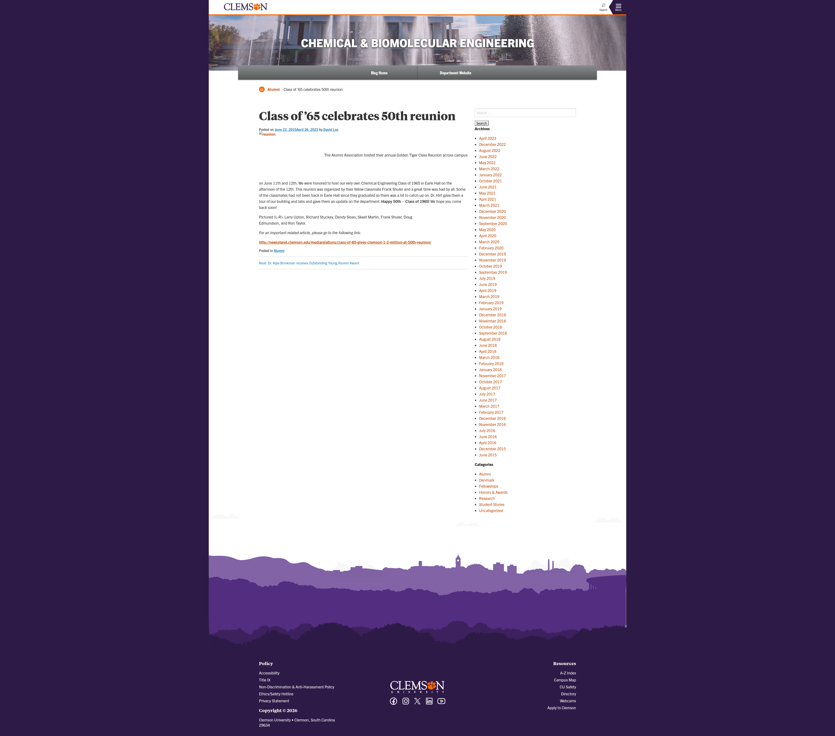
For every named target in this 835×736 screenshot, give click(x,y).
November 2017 (492, 375)
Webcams (568, 700)
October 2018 (490, 326)
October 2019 (490, 266)
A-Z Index (568, 672)
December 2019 (492, 253)
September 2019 (493, 272)
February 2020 (491, 247)
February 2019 (491, 302)
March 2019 (489, 296)
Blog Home (379, 72)
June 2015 (488, 454)
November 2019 (492, 259)
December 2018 (492, 314)
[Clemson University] (245, 11)
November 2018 (492, 320)
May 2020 (487, 229)
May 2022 (487, 162)
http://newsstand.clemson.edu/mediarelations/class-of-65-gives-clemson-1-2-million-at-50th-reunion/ (345, 242)
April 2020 (487, 235)
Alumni (273, 89)
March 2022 (489, 168)
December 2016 (492, 418)
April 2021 (487, 199)
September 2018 (493, 332)
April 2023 (487, 138)
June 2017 (488, 399)
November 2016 (492, 424)
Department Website (455, 72)
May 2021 (487, 192)
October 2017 (490, 381)
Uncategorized (491, 510)
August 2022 (489, 150)
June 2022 (488, 156)
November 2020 (492, 217)
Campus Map (565, 679)
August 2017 (489, 387)
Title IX (264, 679)
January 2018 (490, 369)
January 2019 (490, 308)
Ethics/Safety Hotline (276, 693)
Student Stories (491, 504)
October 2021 (490, 180)
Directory (568, 693)
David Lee (330, 129)
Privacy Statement (274, 700)
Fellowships (488, 486)
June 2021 (488, 186)
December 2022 (492, 144)
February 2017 (491, 412)
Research (487, 498)
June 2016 (488, 436)
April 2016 (487, 442)
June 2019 (488, 284)
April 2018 (487, 351)
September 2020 (493, 223)
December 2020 (492, 211)
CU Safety (568, 686)
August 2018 (489, 339)
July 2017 (487, 393)
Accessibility (269, 672)
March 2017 (489, 406)
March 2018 (489, 357)
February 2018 (491, 363)
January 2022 (490, 174)
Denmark (486, 479)
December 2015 (492, 448)
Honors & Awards (493, 492)
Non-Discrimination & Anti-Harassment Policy (296, 686)
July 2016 (487, 430)
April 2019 (487, 290)
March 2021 (489, 205)
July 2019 (487, 278)
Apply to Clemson (561, 707)
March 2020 (489, 241)
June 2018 (488, 345)
